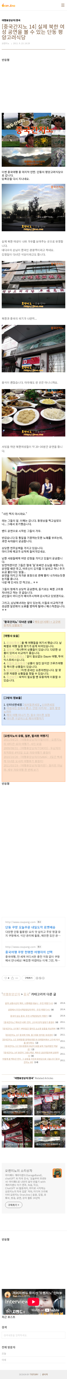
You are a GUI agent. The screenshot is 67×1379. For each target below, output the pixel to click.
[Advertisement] (33, 85)
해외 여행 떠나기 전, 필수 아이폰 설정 (28, 715)
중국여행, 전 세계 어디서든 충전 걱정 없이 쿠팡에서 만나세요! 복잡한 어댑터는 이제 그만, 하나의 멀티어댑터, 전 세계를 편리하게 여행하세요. (32, 958)
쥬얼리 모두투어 (16, 663)
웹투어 (10, 649)
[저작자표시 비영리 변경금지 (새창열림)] (40, 978)
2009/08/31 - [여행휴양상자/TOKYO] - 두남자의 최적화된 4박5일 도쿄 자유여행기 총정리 (32, 750)
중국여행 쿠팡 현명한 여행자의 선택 (29, 952)
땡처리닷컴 (13, 670)
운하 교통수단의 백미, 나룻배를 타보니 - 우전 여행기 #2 (29, 1003)
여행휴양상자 (11, 994)
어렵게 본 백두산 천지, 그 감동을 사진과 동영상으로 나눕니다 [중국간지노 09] (31, 1060)
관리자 (45, 1374)
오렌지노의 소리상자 (18, 1170)
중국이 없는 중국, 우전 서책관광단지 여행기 (29, 1015)
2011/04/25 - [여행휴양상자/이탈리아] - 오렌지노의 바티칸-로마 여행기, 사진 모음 (33, 741)
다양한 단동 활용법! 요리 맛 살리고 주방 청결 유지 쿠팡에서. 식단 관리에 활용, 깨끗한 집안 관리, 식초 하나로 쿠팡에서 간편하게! (33, 933)
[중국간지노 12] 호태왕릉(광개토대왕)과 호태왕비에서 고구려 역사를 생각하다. (31, 1041)
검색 (62, 1335)
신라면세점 (48, 705)
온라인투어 (13, 643)
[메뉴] (63, 5)
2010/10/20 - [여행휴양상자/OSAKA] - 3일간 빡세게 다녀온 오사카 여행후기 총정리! (33, 759)
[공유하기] (12, 978)
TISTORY (34, 1374)
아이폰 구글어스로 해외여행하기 (25, 718)
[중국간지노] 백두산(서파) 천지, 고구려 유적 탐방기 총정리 (29, 1022)
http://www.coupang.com (20, 922)
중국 (26, 994)
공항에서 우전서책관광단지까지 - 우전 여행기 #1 (29, 1009)
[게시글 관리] (17, 978)
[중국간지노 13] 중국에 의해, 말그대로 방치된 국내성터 (29, 1034)
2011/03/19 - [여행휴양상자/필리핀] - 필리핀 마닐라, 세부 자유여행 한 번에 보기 (33, 767)
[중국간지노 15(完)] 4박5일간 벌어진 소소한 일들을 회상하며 (28, 1028)
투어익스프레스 (16, 656)
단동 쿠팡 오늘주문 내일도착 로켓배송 (30, 927)
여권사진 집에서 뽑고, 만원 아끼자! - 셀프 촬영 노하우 (32, 709)
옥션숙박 (12, 677)
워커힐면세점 (32, 705)
